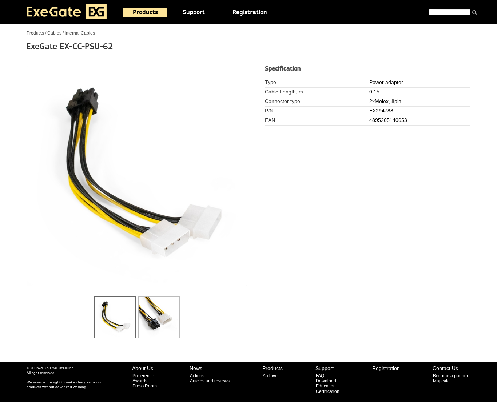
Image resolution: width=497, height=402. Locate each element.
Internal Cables (80, 33)
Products (145, 12)
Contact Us (445, 368)
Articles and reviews (210, 380)
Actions (197, 375)
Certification (327, 391)
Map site (441, 380)
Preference (143, 375)
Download (326, 380)
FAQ (320, 375)
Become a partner (450, 375)
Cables (54, 33)
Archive (270, 375)
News (196, 368)
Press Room (144, 386)
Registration (249, 12)
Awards (139, 380)
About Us (142, 368)
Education (326, 386)
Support (194, 12)
